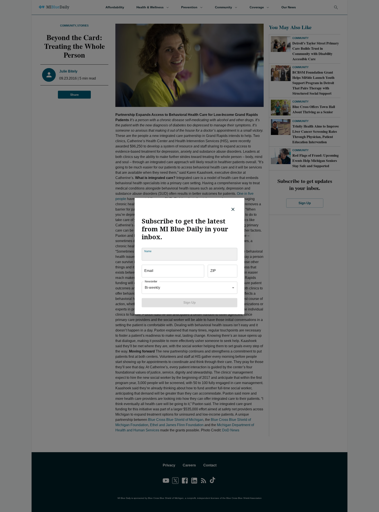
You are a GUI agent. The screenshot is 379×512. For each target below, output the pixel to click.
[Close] (233, 209)
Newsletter (151, 281)
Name (147, 251)
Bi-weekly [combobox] (152, 287)
